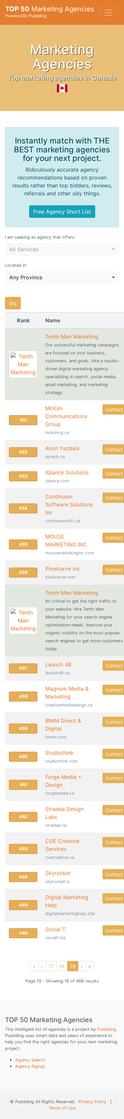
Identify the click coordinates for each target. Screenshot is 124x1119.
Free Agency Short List (62, 211)
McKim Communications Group (66, 416)
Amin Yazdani (62, 448)
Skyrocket (58, 873)
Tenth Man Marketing (71, 336)
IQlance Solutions (67, 472)
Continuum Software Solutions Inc (69, 504)
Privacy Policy (92, 1101)
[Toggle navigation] (108, 12)
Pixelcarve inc (62, 568)
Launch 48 (58, 664)
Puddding (106, 1029)
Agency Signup (30, 1066)
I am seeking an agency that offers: (40, 237)
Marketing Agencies (49, 11)
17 (51, 966)
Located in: (16, 265)
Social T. (55, 929)
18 (61, 966)
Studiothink (59, 752)
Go (13, 303)
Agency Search (30, 1060)
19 (72, 966)
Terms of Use (62, 1107)
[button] (62, 249)
